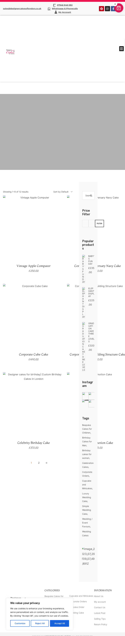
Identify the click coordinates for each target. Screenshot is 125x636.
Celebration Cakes (88, 465)
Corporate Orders (87, 474)
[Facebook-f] (113, 8)
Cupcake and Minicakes (87, 484)
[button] (121, 48)
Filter (99, 223)
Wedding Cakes (86, 533)
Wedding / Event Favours (87, 523)
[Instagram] (107, 8)
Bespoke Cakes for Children (87, 429)
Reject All (40, 623)
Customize (20, 623)
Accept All (59, 623)
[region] (39, 614)
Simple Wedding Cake (86, 510)
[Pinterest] (101, 8)
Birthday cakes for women (86, 454)
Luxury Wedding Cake (86, 497)
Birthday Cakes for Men (87, 441)
